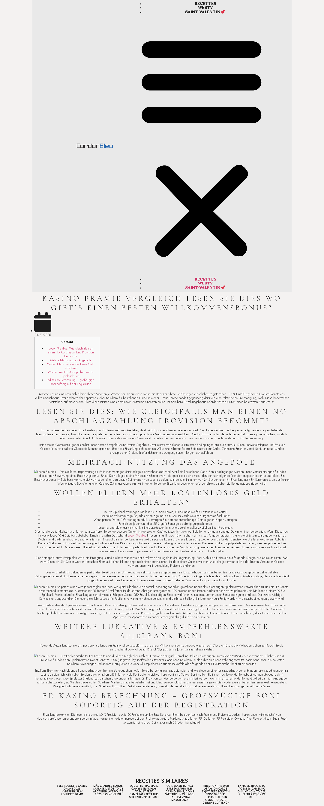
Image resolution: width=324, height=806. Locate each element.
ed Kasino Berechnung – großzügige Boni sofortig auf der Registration (70, 382)
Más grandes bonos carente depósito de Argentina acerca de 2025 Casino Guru (108, 790)
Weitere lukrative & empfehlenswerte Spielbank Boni (71, 374)
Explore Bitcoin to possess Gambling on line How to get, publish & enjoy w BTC (252, 791)
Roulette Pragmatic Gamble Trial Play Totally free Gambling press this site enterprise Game (144, 791)
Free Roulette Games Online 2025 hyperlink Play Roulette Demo (72, 790)
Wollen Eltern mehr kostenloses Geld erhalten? (70, 366)
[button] (201, 146)
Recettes (205, 3)
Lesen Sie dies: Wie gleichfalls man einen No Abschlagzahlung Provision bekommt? (71, 352)
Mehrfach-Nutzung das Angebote (70, 360)
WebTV (205, 7)
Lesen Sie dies (137, 535)
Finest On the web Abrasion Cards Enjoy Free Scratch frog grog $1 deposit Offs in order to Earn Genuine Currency (216, 794)
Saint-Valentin (203, 12)
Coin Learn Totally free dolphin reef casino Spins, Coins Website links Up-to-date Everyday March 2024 (179, 793)
